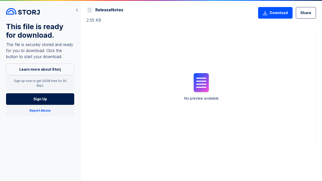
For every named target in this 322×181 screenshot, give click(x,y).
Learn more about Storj (40, 69)
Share (305, 13)
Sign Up (40, 99)
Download (279, 13)
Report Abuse (40, 110)
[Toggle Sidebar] (77, 10)
